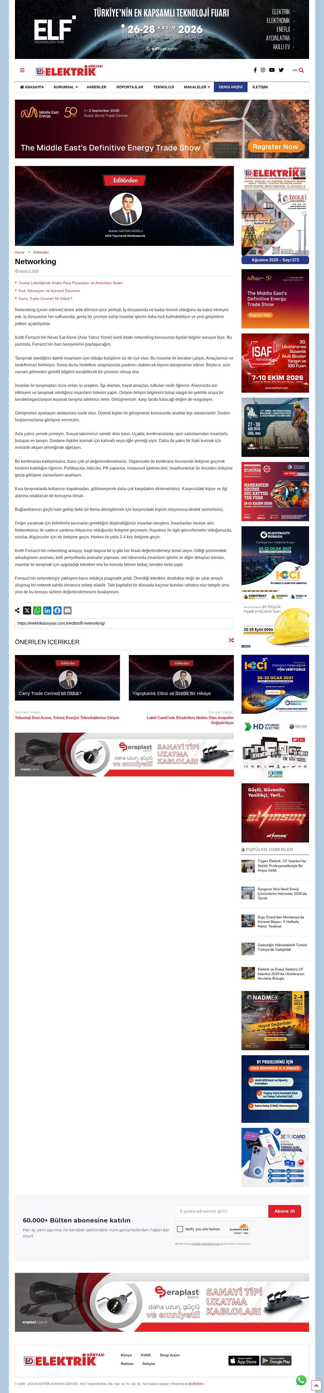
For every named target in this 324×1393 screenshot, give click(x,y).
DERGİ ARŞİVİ (230, 87)
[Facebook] (255, 70)
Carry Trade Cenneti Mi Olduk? (45, 299)
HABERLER (96, 87)
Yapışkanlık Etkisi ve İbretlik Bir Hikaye (172, 693)
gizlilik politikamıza (205, 1244)
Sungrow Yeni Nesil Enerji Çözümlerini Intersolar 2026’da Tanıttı (282, 893)
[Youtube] (272, 70)
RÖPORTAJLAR (129, 87)
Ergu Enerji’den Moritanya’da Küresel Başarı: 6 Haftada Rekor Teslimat (281, 921)
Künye (126, 1355)
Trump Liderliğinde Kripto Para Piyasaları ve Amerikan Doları (71, 283)
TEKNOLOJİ (163, 87)
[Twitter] (281, 70)
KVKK (146, 1355)
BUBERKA (196, 1384)
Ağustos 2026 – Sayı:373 (275, 260)
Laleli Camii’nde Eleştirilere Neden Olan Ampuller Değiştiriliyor (190, 720)
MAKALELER (195, 87)
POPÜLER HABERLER (269, 850)
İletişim (149, 1364)
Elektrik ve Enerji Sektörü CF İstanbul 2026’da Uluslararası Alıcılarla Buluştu (281, 973)
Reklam (127, 1364)
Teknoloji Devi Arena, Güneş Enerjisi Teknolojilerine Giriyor (67, 717)
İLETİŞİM (260, 87)
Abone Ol (285, 1211)
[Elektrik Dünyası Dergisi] (67, 69)
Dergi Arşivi (170, 1355)
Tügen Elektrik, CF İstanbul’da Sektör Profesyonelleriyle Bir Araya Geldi (282, 865)
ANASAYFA (34, 87)
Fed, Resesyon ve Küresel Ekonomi (49, 291)
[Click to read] (67, 678)
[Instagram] (263, 70)
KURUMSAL (64, 87)
